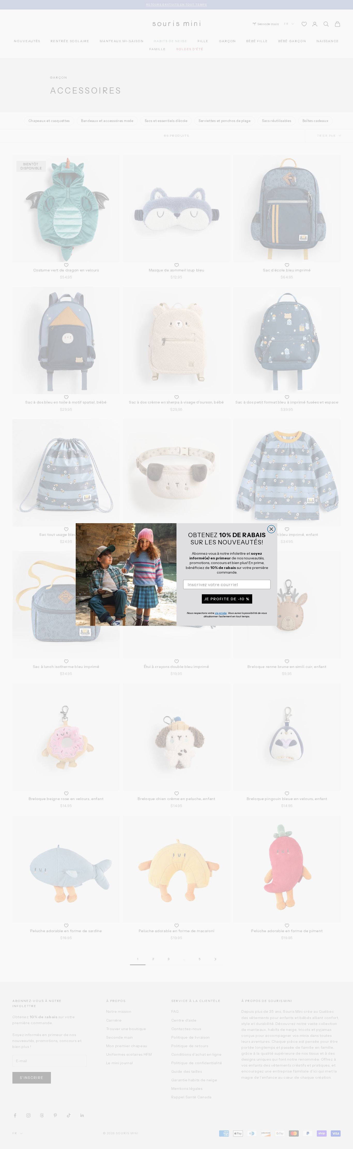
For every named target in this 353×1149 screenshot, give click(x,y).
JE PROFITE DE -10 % (227, 599)
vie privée (221, 613)
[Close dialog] (271, 529)
